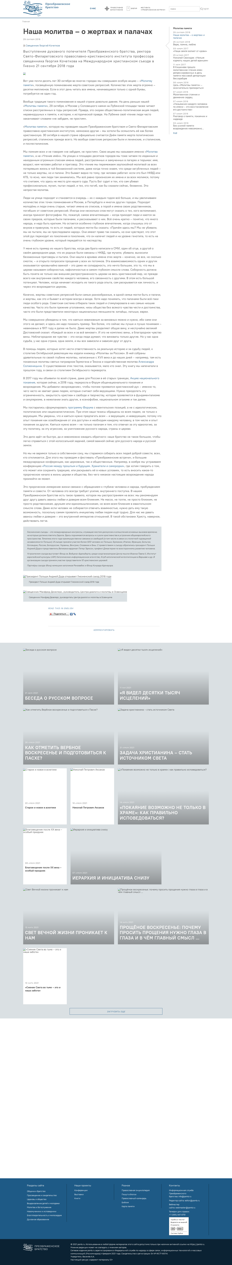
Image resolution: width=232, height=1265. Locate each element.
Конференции (81, 1190)
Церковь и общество (36, 1199)
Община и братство (36, 1191)
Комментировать (103, 630)
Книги (77, 1198)
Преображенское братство (47, 1248)
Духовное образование (38, 1219)
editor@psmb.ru (192, 1200)
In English (204, 8)
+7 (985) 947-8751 (177, 1214)
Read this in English (60, 608)
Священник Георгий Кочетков (43, 45)
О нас (93, 8)
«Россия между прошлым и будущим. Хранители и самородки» (83, 466)
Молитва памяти (35, 126)
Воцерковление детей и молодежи (43, 1203)
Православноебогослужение (116, 8)
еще (175, 133)
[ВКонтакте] (71, 613)
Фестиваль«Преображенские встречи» (153, 8)
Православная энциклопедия (136, 1190)
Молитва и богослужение (39, 1207)
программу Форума (80, 407)
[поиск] (201, 9)
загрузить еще (116, 1011)
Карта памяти (128, 1206)
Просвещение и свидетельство (42, 1195)
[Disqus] (116, 1057)
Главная (26, 21)
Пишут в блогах (129, 1194)
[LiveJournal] (74, 613)
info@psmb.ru (184, 1196)
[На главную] (47, 9)
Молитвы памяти (35, 106)
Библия (134, 8)
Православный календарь (134, 1198)
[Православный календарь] (107, 8)
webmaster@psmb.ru (185, 1207)
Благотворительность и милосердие (44, 1215)
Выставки (79, 1194)
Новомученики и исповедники (41, 1211)
